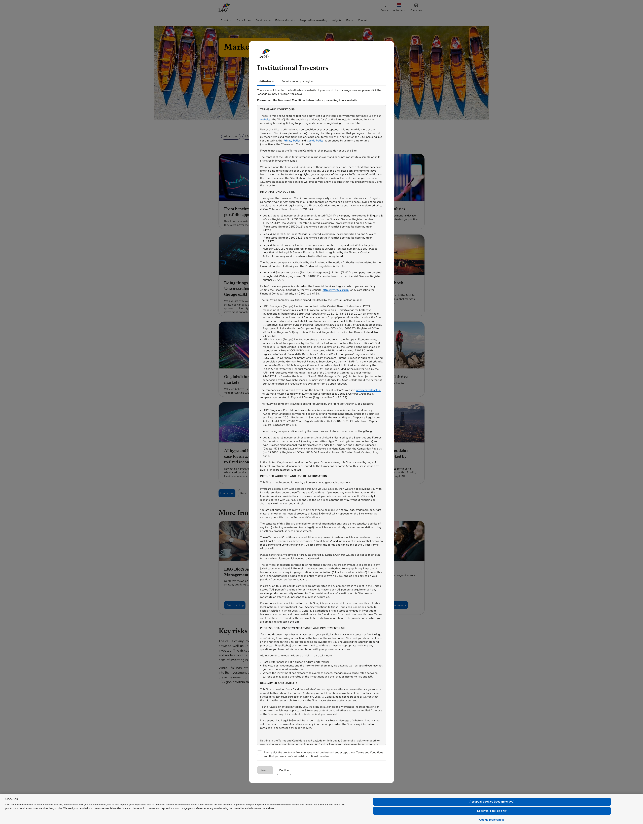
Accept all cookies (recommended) (492, 801)
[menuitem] (399, 7)
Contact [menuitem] (362, 20)
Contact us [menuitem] (416, 10)
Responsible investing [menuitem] (313, 20)
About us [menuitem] (226, 20)
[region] (321, 425)
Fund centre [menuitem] (263, 20)
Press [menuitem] (349, 20)
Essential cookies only (492, 810)
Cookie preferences (492, 819)
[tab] (266, 81)
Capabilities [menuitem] (243, 20)
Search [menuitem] (384, 10)
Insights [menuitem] (337, 20)
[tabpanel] (321, 423)
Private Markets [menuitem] (285, 20)
